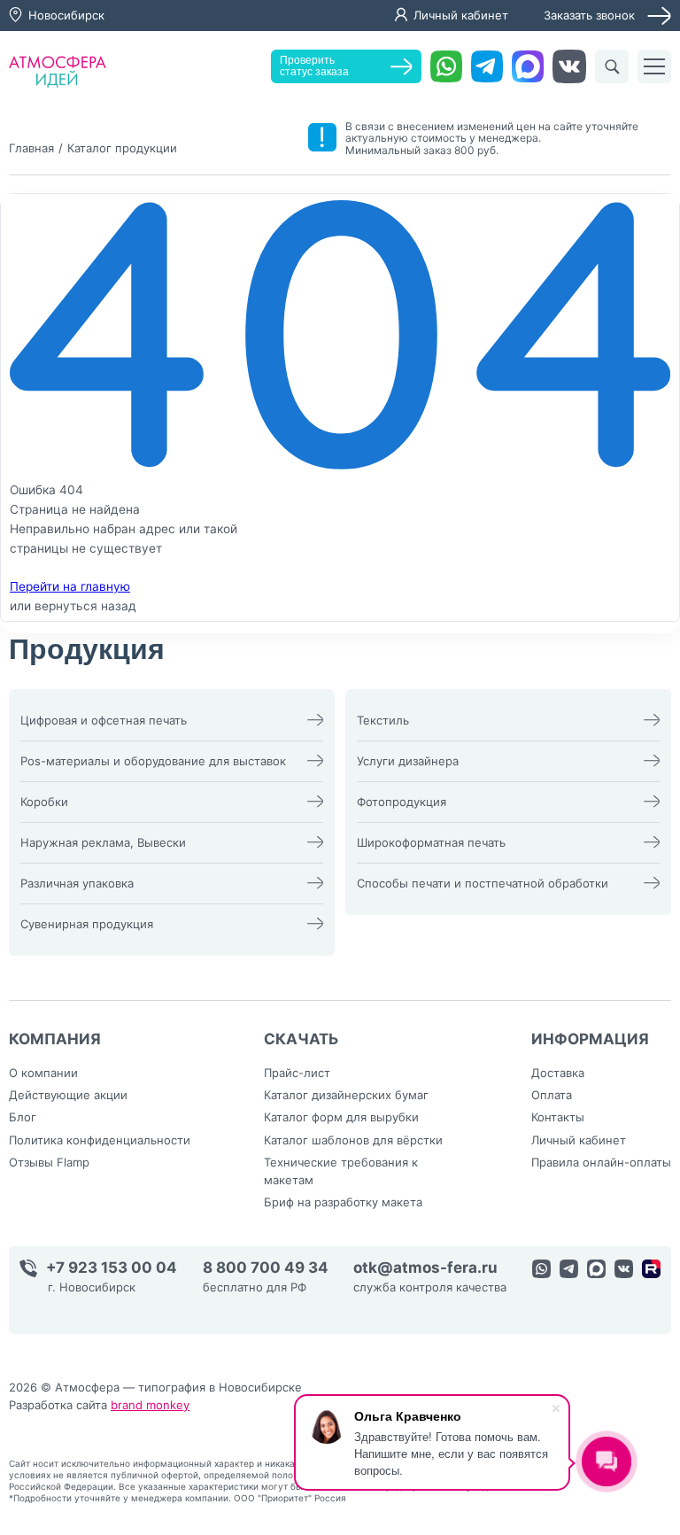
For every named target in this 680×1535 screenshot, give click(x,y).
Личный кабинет (460, 15)
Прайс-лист (297, 1073)
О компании (43, 1073)
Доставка (557, 1073)
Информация (590, 1039)
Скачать (301, 1039)
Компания (55, 1039)
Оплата (551, 1095)
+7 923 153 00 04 (111, 1268)
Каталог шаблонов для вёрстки (353, 1140)
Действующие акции (68, 1095)
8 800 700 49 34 (265, 1268)
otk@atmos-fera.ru (425, 1268)
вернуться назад (85, 606)
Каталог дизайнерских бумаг (346, 1095)
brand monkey (150, 1405)
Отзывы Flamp (49, 1162)
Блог (22, 1117)
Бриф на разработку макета (343, 1202)
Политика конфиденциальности (99, 1140)
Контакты (557, 1117)
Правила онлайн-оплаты (601, 1162)
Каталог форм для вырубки (341, 1117)
